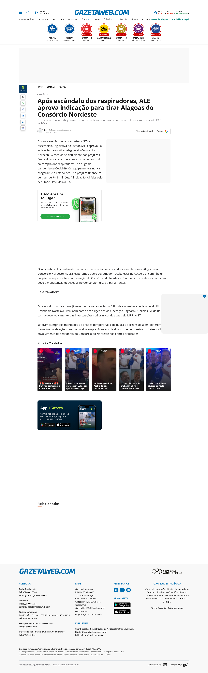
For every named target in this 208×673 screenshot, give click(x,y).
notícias (51, 87)
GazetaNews (81, 611)
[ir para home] (101, 12)
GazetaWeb (80, 605)
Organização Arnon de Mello (88, 614)
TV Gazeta (72, 19)
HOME (40, 87)
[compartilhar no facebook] (22, 109)
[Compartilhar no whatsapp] (22, 103)
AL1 (54, 19)
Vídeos (96, 19)
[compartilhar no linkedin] (22, 115)
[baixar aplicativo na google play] (47, 425)
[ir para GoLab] (179, 665)
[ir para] (124, 605)
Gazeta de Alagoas (84, 589)
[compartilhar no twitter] (22, 96)
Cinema (134, 19)
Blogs (84, 19)
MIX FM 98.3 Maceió (84, 592)
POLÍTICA (62, 87)
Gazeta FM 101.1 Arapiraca (88, 601)
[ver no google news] (22, 127)
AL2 (62, 19)
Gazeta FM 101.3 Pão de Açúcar (90, 608)
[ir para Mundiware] (157, 664)
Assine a (155, 19)
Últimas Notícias (26, 19)
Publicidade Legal (180, 19)
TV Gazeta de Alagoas (85, 595)
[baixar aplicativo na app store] (63, 425)
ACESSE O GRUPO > (55, 216)
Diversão (123, 19)
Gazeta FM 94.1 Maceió (86, 598)
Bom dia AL (43, 19)
